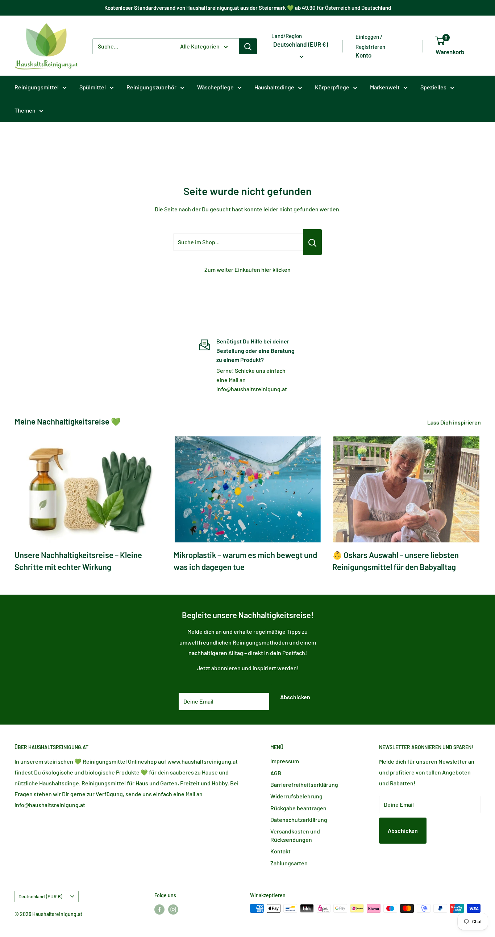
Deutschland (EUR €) (40, 896)
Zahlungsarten (289, 863)
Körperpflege (332, 87)
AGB (275, 772)
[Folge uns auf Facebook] (159, 909)
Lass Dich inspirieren (454, 422)
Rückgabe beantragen (298, 808)
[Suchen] (248, 46)
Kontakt (280, 851)
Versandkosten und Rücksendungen (295, 835)
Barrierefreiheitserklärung (304, 784)
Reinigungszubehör (151, 87)
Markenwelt (385, 87)
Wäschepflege (215, 87)
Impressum (284, 760)
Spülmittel (92, 87)
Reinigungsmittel (36, 87)
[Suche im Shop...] (312, 242)
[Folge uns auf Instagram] (173, 909)
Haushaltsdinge (274, 87)
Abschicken (295, 696)
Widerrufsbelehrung (296, 796)
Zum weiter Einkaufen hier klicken (247, 269)
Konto (363, 55)
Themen (25, 110)
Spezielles (433, 87)
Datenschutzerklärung (298, 819)
